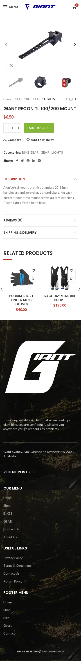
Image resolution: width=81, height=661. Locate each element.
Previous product (66, 99)
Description (14, 179)
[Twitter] (22, 161)
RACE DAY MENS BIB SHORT (59, 298)
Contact (9, 633)
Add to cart (39, 128)
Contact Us (11, 529)
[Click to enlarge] (11, 65)
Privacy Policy (12, 558)
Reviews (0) (13, 220)
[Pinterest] (28, 161)
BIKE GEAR (33, 99)
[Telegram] (39, 161)
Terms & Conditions (17, 565)
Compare (14, 139)
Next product (75, 99)
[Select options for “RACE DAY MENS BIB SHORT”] (71, 279)
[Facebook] (17, 161)
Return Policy (12, 581)
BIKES (7, 513)
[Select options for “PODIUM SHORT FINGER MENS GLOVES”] (33, 279)
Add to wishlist (42, 139)
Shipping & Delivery (19, 232)
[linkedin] (33, 161)
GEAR (18, 99)
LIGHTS (49, 99)
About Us (10, 537)
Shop (7, 505)
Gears (7, 625)
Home (7, 99)
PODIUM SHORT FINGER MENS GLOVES (21, 300)
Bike (6, 618)
